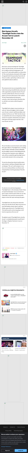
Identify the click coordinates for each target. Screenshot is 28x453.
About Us (5, 427)
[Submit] (14, 46)
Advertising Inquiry (18, 430)
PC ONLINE (12, 248)
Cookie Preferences (20, 180)
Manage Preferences (6, 446)
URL (25, 46)
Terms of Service (21, 427)
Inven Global (8, 1)
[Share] (8, 46)
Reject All (7, 450)
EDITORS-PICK (7, 248)
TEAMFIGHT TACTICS (21, 248)
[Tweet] (3, 46)
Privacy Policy (8, 430)
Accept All (20, 450)
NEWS (3, 248)
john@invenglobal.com (15, 255)
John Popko (12, 253)
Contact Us (12, 427)
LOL (15, 248)
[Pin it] (19, 46)
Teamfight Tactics (4, 249)
